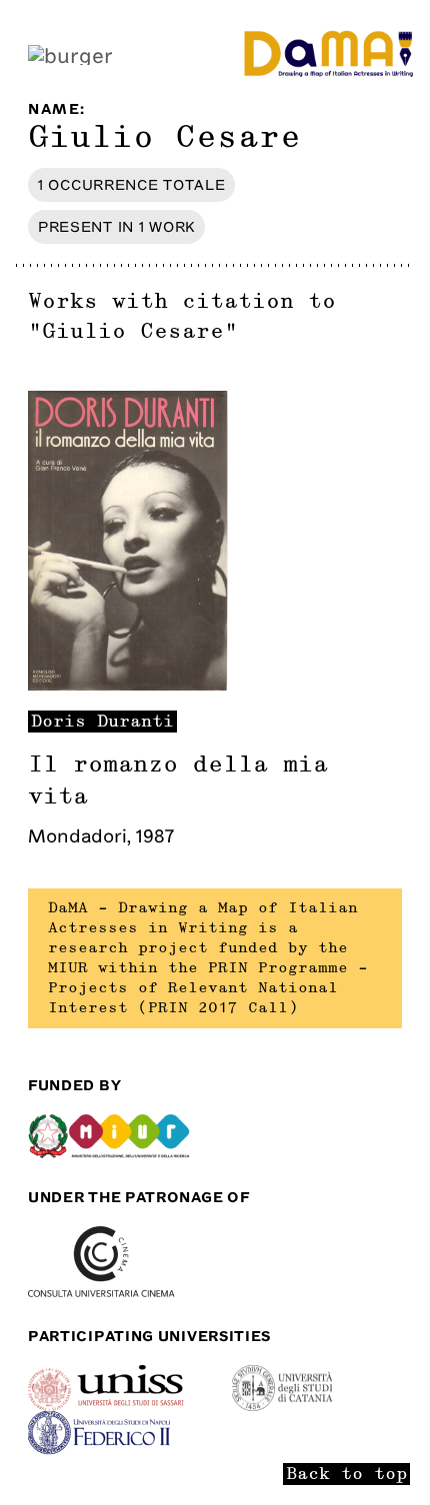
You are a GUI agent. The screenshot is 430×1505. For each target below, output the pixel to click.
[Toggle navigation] (70, 53)
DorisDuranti (102, 722)
